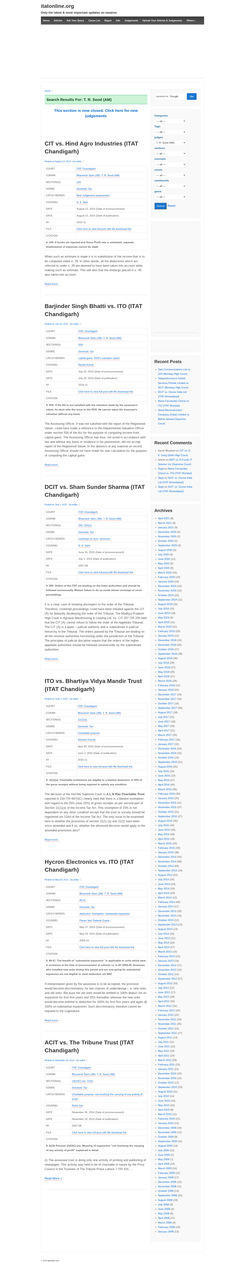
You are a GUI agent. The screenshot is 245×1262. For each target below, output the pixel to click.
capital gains (85, 358)
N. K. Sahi (82, 202)
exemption (98, 913)
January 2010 (166, 1123)
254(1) (88, 525)
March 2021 (165, 523)
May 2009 (163, 1159)
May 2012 (163, 996)
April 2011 (163, 1055)
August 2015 (165, 820)
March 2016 (165, 789)
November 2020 (167, 536)
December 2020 (167, 531)
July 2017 (163, 717)
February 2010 (166, 1118)
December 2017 (167, 694)
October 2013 (166, 920)
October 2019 (166, 595)
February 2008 (166, 1227)
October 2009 (166, 1136)
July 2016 (163, 771)
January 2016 (166, 798)
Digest (107, 20)
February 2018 (166, 685)
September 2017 (167, 707)
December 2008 (167, 1181)
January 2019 (166, 635)
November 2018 (167, 644)
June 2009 (164, 1154)
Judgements (131, 20)
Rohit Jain (77, 1105)
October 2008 (166, 1190)
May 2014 (163, 888)
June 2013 (164, 938)
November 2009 (167, 1132)
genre (157, 191)
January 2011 (165, 1069)
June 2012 (164, 992)
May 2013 (163, 942)
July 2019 (163, 608)
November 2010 (167, 1078)
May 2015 (163, 834)
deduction (85, 913)
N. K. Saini (84, 545)
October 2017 (166, 703)
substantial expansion (117, 913)
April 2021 (163, 518)
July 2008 (163, 1204)
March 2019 (165, 626)
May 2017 (163, 726)
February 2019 (166, 631)
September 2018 (167, 653)
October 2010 (166, 1082)
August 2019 (165, 604)
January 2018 (166, 689)
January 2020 (166, 581)
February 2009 (166, 1172)
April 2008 (163, 1217)
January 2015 (166, 852)
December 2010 (167, 1073)
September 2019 (167, 599)
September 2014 (167, 870)
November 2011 (167, 1023)
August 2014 (165, 874)
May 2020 (163, 563)
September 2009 (167, 1141)
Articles (58, 20)
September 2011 (167, 1033)
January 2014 (166, 906)
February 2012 (166, 1010)
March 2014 (165, 897)
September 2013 (167, 924)
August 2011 (165, 1037)
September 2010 (167, 1087)
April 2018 (163, 676)
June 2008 (164, 1209)
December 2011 (167, 1019)
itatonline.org (57, 6)
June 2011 (164, 1046)
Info (118, 20)
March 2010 (165, 1114)
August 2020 (165, 550)
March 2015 (165, 843)
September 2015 (167, 816)
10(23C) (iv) (79, 1081)
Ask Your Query (75, 20)
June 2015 (164, 829)
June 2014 (164, 884)
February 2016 (166, 793)
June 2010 (164, 1100)
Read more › (52, 283)
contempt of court (88, 538)
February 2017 (166, 739)
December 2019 (167, 586)
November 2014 (167, 861)
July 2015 (163, 825)
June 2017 (164, 721)
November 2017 (167, 698)
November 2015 (167, 807)
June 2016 (164, 775)
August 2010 (165, 1091)
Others (190, 20)
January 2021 (166, 527)
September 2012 (167, 978)
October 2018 (166, 649)
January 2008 (166, 1231)
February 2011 (166, 1064)
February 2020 (166, 577)
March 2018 (165, 680)
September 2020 (167, 545)
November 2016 (167, 753)
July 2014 (163, 879)
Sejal (161, 468)
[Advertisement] (122, 53)
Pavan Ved (85, 920)
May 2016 (163, 780)
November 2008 (167, 1186)
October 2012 (166, 974)
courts (158, 169)
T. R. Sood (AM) (111, 175)
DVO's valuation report (107, 358)
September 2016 (167, 762)
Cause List (94, 20)
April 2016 (163, 784)
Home (46, 20)
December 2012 (167, 965)
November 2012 (167, 969)
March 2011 (164, 1060)
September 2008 (167, 1195)
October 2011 (165, 1028)
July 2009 (163, 1150)
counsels (160, 158)
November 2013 (167, 915)
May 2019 (163, 617)
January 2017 (166, 744)
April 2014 (163, 893)
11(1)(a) (82, 719)
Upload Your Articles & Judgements (162, 20)
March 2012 (165, 1005)
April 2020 (163, 567)
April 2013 (163, 947)
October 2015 (166, 811)
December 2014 (167, 856)
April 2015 (163, 838)
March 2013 (165, 951)
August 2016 (165, 766)
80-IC (82, 900)
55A (80, 344)
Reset (171, 206)
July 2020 (163, 554)
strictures (105, 538)
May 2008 (163, 1213)
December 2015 (167, 802)
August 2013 (165, 929)
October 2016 (166, 757)
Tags (157, 126)
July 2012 (163, 987)
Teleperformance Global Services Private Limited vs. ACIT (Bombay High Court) (173, 383)
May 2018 (163, 671)
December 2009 (167, 1127)
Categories (161, 115)
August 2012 (165, 983)
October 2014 (166, 866)
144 (79, 182)
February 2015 (166, 847)
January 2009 (166, 1177)
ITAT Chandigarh (86, 168)
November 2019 (167, 590)
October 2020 (166, 540)
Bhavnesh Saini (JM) (88, 175)
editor (79, 161)
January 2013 (166, 960)
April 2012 (163, 1001)
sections (159, 148)
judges (158, 137)
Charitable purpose (89, 733)
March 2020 (165, 572)
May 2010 (163, 1105)
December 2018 (167, 640)
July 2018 (163, 662)
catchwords (161, 180)
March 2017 (165, 735)
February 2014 (166, 902)
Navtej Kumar (86, 364)
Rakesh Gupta (101, 920)
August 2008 (165, 1200)
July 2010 (163, 1096)
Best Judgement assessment (93, 195)
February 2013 (166, 956)
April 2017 (163, 730)
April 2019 (163, 622)
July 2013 (163, 933)
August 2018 (165, 658)
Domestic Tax (84, 188)
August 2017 (165, 712)
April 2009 (163, 1163)
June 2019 (164, 613)
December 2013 (167, 911)
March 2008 (165, 1222)
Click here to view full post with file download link (104, 228)
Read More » (53, 1179)
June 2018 (164, 667)
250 (80, 525)
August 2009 (165, 1145)
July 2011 (163, 1041)
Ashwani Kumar (87, 739)
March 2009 (165, 1168)
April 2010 (163, 1109)
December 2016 (167, 748)
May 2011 (163, 1050)
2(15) (90, 1081)
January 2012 (166, 1014)
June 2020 (164, 559)
